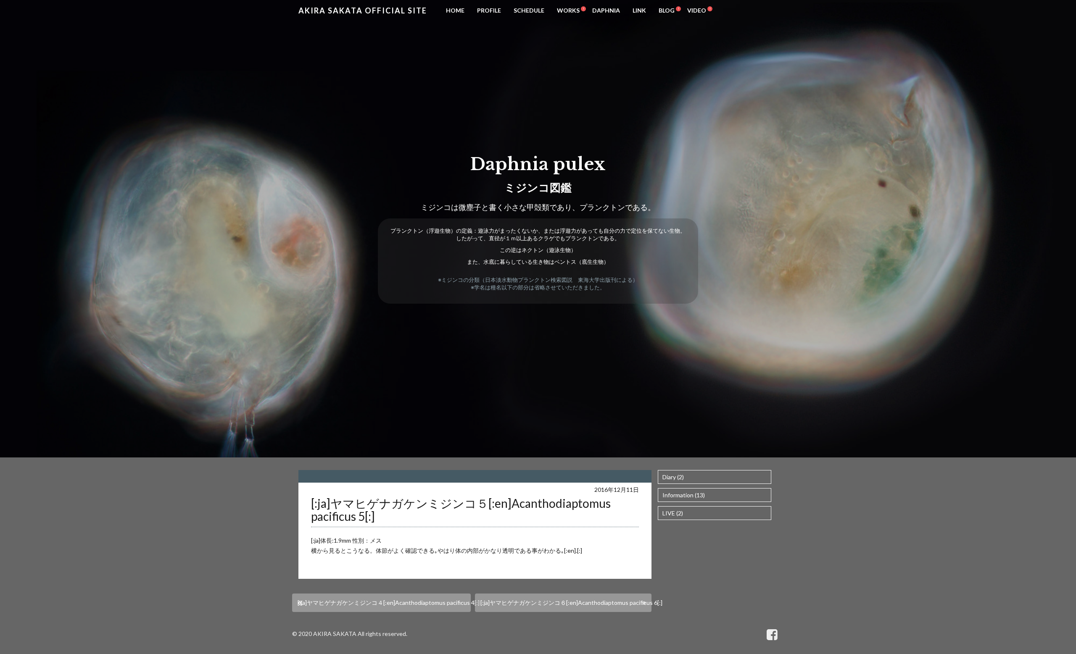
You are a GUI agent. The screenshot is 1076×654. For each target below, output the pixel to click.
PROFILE (489, 10)
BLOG (667, 10)
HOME (455, 10)
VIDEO (696, 10)
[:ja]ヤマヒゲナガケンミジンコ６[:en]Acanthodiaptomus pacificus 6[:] (565, 602)
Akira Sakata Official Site (362, 10)
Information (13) (683, 495)
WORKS (568, 10)
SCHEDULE (529, 10)
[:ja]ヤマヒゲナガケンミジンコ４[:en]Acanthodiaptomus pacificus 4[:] (384, 602)
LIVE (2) (672, 513)
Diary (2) (673, 477)
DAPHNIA (606, 10)
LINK (639, 10)
